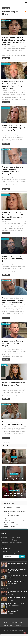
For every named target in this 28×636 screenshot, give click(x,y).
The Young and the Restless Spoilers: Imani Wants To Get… (14, 494)
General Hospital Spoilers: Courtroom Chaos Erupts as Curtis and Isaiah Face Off (13, 300)
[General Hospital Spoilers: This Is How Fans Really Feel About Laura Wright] (14, 114)
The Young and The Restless (14, 490)
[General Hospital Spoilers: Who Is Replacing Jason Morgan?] (14, 330)
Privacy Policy (8, 625)
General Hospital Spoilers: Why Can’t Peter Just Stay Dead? (12, 258)
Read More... (6, 58)
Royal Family (14, 457)
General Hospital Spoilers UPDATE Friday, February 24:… (14, 478)
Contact (18, 625)
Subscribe (22, 556)
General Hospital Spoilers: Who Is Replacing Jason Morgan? (12, 343)
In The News (4, 365)
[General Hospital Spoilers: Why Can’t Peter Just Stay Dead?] (14, 245)
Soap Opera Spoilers (16, 620)
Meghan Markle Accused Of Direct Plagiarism (14, 461)
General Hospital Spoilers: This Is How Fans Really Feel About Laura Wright (13, 127)
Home (5, 620)
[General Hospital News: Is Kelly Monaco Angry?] (4, 593)
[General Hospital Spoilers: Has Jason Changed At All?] (14, 411)
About (5, 622)
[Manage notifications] (24, 633)
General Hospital (6, 20)
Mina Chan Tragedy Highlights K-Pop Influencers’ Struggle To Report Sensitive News (14, 517)
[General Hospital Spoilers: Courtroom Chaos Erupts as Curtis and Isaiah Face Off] (14, 287)
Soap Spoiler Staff (16, 622)
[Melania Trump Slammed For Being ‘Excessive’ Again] (14, 372)
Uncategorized (5, 238)
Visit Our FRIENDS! (9, 503)
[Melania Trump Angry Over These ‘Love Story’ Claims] (4, 577)
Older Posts (5, 442)
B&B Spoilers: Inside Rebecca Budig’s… (17, 563)
